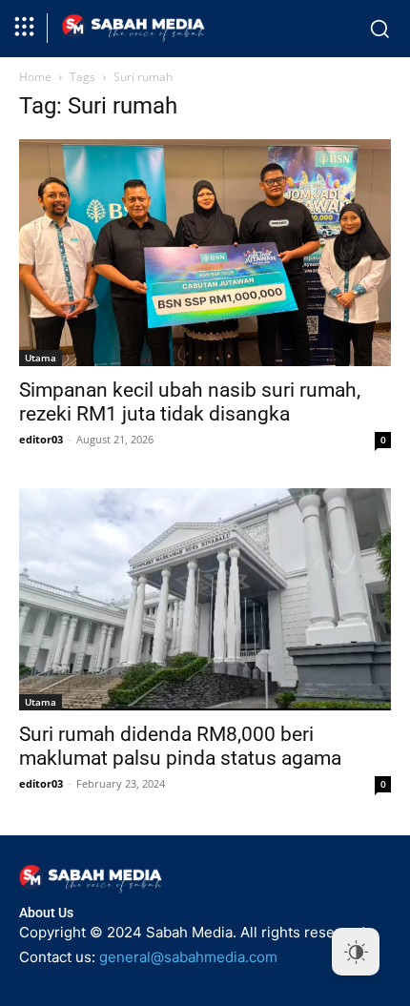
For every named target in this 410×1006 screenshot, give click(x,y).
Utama (40, 357)
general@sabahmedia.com (188, 957)
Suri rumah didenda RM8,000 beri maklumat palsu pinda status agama (180, 746)
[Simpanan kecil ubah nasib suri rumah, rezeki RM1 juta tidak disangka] (205, 253)
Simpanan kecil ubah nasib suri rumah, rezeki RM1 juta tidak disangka (189, 402)
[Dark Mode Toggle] (355, 951)
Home (35, 77)
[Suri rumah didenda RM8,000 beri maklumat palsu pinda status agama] (205, 599)
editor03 (41, 439)
